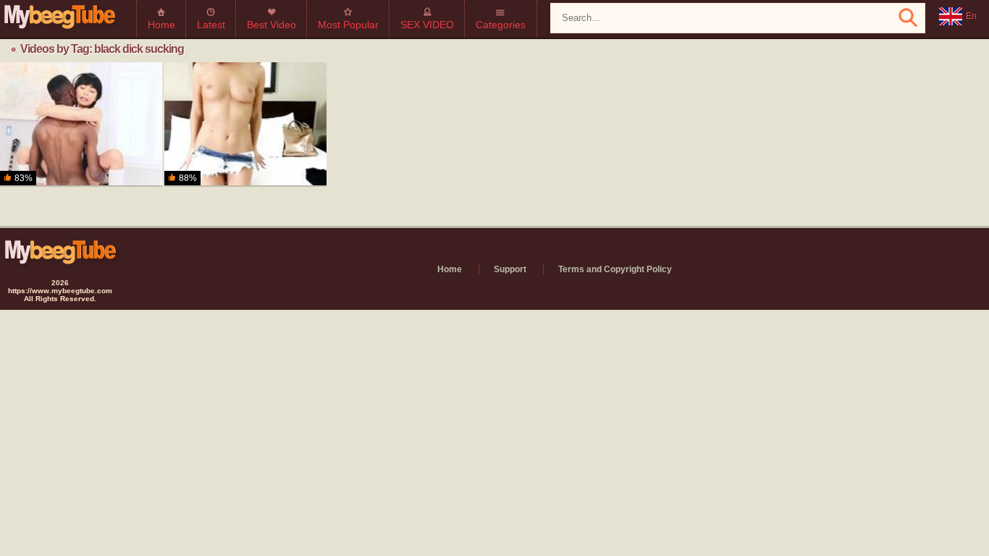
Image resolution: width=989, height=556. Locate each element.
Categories (501, 24)
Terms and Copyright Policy (615, 269)
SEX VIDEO (427, 24)
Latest (211, 24)
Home (161, 24)
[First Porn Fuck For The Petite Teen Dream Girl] (245, 124)
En (971, 16)
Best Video (271, 24)
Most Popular (348, 24)
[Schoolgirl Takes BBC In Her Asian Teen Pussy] (81, 124)
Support (510, 269)
